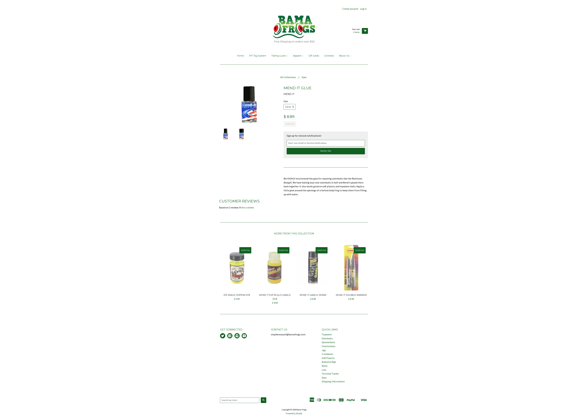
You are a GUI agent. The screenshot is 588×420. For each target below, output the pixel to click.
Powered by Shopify (294, 413)
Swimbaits (327, 338)
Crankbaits (327, 354)
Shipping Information (333, 381)
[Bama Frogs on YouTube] (244, 336)
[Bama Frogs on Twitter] (222, 336)
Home (240, 55)
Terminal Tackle (330, 373)
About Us (344, 55)
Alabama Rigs (329, 361)
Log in (363, 8)
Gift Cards (314, 55)
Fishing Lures (278, 55)
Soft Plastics (328, 358)
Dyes (304, 77)
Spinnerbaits (328, 342)
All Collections (288, 77)
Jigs (324, 350)
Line (324, 369)
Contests (329, 55)
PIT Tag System (257, 55)
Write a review (246, 207)
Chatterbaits (328, 346)
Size (286, 101)
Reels (325, 365)
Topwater (327, 334)
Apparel (297, 55)
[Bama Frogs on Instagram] (237, 336)
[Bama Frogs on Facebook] (229, 336)
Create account (350, 8)
